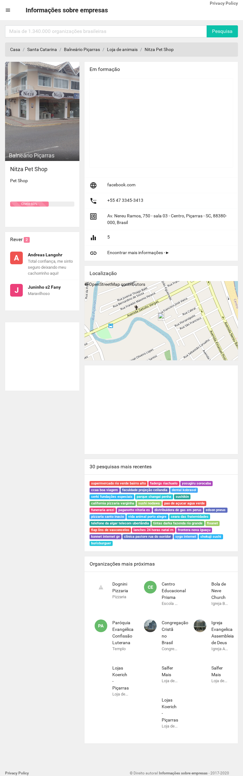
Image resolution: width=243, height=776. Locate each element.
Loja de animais (122, 49)
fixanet (212, 523)
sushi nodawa (149, 503)
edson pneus (216, 510)
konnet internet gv (105, 537)
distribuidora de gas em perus (178, 510)
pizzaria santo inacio (107, 517)
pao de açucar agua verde (184, 503)
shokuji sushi (210, 537)
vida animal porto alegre (147, 517)
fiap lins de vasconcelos (110, 530)
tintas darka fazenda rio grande (177, 523)
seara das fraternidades (190, 517)
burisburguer (101, 543)
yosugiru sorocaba (196, 483)
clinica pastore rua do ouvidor (147, 537)
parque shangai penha (154, 497)
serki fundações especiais (112, 497)
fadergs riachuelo (164, 483)
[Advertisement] (42, 354)
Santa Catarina (42, 49)
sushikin (182, 497)
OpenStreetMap (104, 284)
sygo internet (185, 537)
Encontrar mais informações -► (138, 252)
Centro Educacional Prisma (174, 590)
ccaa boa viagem (104, 490)
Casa (15, 49)
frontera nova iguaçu (194, 530)
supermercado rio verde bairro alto (118, 483)
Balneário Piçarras (82, 49)
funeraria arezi (102, 510)
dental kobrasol (184, 490)
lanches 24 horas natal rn (153, 530)
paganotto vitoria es (134, 510)
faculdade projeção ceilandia (144, 490)
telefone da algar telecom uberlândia (120, 523)
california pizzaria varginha (112, 503)
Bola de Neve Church (218, 590)
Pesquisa (222, 31)
